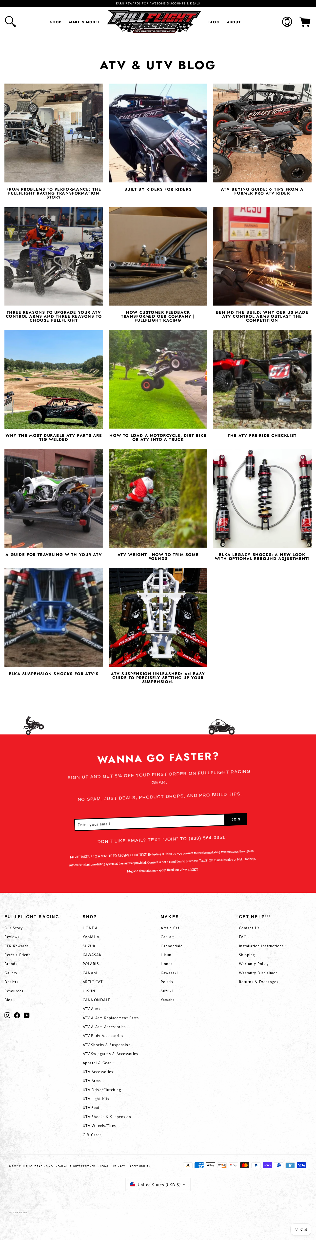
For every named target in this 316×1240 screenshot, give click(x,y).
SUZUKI (90, 946)
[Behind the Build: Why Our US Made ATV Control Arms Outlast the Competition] (262, 256)
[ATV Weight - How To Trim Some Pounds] (158, 498)
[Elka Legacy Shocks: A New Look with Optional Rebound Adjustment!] (262, 498)
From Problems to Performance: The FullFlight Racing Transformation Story (53, 193)
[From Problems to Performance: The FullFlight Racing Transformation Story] (53, 133)
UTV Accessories (98, 1072)
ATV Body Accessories (103, 1036)
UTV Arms (92, 1081)
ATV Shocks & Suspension (107, 1045)
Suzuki (167, 991)
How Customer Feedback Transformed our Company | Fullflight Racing (158, 316)
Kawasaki (169, 973)
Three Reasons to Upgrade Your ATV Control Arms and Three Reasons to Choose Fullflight (54, 316)
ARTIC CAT (93, 982)
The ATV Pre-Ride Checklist (262, 436)
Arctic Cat (170, 928)
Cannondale (171, 946)
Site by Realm (18, 1212)
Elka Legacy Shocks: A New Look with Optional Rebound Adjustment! (262, 557)
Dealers (11, 982)
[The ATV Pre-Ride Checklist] (262, 379)
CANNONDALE (96, 1000)
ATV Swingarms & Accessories (110, 1054)
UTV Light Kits (96, 1099)
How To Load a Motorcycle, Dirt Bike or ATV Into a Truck (157, 438)
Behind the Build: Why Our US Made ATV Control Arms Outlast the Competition (262, 316)
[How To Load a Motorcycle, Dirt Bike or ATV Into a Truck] (158, 379)
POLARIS (91, 964)
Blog (213, 22)
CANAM (90, 973)
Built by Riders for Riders (158, 189)
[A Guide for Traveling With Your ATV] (53, 498)
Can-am (168, 937)
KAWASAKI (93, 955)
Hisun (166, 955)
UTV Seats (92, 1108)
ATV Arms (91, 1009)
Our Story (13, 928)
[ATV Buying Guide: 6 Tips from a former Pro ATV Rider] (262, 133)
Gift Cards (92, 1135)
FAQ (243, 937)
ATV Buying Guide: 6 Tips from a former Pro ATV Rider (262, 191)
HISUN (89, 991)
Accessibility (140, 1166)
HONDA (90, 928)
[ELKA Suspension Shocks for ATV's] (53, 617)
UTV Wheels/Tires (99, 1126)
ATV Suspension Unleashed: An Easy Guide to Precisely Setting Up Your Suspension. (158, 678)
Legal (104, 1166)
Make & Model (84, 22)
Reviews (12, 937)
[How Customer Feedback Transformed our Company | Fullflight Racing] (158, 256)
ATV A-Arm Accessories (104, 1027)
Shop (56, 22)
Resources (13, 991)
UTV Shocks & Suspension (107, 1117)
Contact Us (249, 928)
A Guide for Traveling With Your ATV (53, 555)
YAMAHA (91, 937)
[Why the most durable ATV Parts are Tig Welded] (53, 379)
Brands (10, 964)
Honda (167, 964)
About (234, 22)
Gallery (11, 973)
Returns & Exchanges (258, 982)
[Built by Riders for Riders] (158, 133)
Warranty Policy (254, 964)
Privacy (119, 1166)
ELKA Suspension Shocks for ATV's (54, 674)
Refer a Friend (17, 955)
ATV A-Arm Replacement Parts (111, 1018)
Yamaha (168, 1000)
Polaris (167, 982)
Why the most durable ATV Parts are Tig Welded (53, 438)
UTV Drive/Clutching (102, 1090)
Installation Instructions (261, 946)
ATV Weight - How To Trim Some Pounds (158, 557)
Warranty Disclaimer (258, 973)
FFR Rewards (16, 946)
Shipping (247, 955)
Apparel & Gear (97, 1063)
